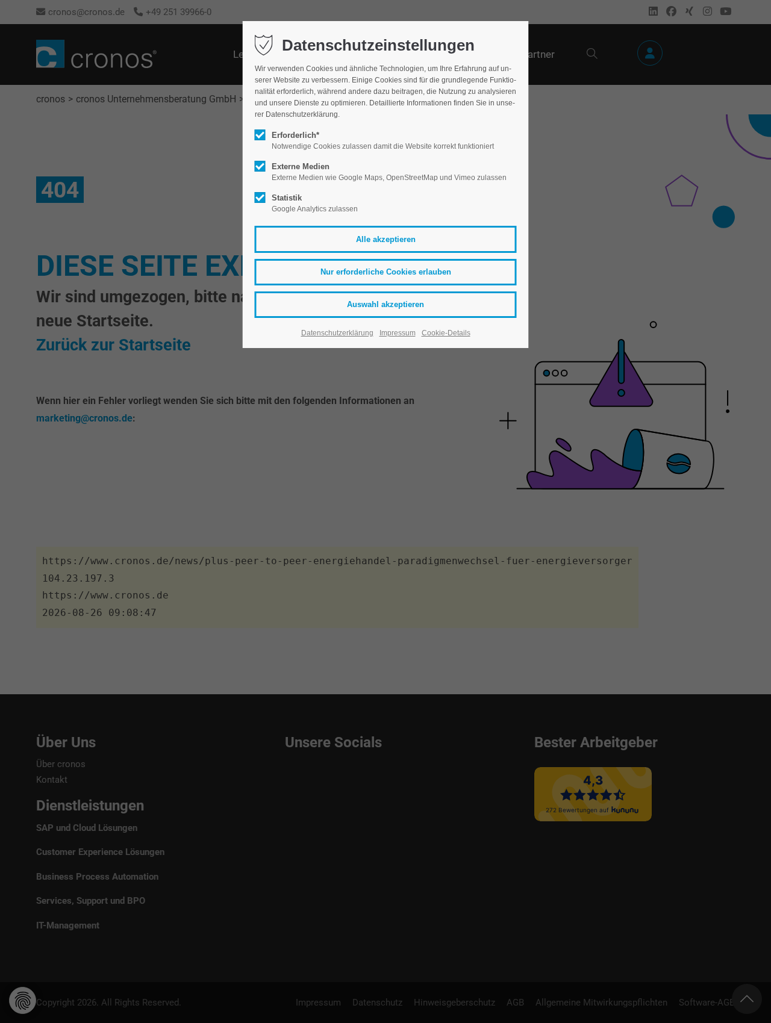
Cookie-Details (446, 333)
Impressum (397, 333)
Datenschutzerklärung (337, 333)
